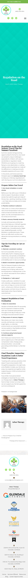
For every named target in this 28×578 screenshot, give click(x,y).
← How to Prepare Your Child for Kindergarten (11, 436)
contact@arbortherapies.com (14, 480)
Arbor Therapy (18, 84)
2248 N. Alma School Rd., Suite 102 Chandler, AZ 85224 (14, 548)
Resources (22, 574)
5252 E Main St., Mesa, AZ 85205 (14, 569)
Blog (6, 576)
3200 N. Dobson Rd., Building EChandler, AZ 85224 (14, 556)
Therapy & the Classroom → (18, 441)
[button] (8, 18)
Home (4, 574)
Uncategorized (12, 391)
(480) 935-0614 (19, 11)
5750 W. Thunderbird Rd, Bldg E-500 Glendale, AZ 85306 (14, 563)
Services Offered (13, 574)
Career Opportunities (16, 576)
